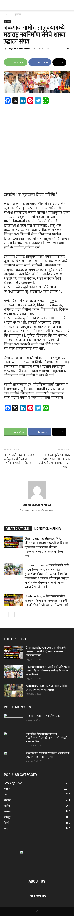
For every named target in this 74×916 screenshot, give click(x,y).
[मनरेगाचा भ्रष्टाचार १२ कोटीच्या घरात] (13, 720)
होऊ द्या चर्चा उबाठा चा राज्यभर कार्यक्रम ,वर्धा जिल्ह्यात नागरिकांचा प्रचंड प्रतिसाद (19, 459)
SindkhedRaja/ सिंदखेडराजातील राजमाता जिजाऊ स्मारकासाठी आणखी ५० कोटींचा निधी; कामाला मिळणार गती (46, 600)
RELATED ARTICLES (18, 528)
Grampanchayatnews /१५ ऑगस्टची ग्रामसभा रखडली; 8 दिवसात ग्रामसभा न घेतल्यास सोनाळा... (46, 651)
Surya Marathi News (18, 48)
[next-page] (12, 614)
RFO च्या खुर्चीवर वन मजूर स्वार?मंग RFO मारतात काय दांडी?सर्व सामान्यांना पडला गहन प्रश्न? (54, 461)
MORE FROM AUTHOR (47, 528)
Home (7, 14)
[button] (6, 5)
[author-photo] (37, 499)
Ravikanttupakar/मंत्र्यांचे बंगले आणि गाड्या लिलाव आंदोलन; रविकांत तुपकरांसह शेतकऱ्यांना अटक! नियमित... (48, 670)
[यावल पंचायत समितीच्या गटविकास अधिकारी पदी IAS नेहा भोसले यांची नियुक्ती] (13, 757)
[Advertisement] (37, 145)
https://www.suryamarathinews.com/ (37, 510)
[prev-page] (6, 614)
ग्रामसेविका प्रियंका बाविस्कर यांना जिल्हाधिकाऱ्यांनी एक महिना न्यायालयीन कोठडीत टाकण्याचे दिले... (47, 737)
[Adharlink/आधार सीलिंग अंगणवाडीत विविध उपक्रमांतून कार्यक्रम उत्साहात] (13, 690)
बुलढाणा (18, 14)
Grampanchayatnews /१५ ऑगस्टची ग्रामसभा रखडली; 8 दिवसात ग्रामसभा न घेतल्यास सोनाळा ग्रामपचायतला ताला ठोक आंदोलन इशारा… (47, 547)
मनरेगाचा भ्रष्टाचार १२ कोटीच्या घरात (43, 715)
